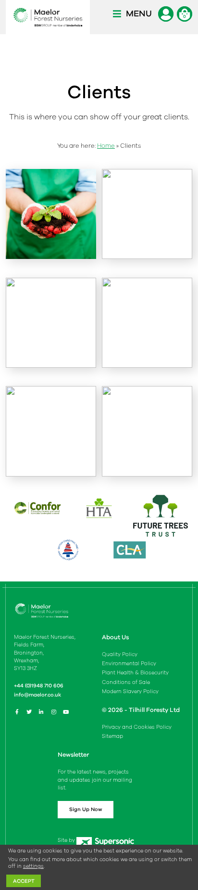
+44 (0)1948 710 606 (38, 685)
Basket (184, 14)
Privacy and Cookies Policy (137, 727)
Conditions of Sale (126, 682)
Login (165, 14)
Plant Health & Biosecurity (135, 672)
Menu (139, 13)
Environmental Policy (129, 663)
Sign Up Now (85, 809)
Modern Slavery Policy (130, 691)
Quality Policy (119, 654)
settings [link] (33, 866)
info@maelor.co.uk (37, 694)
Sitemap (112, 736)
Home (106, 146)
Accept (24, 881)
